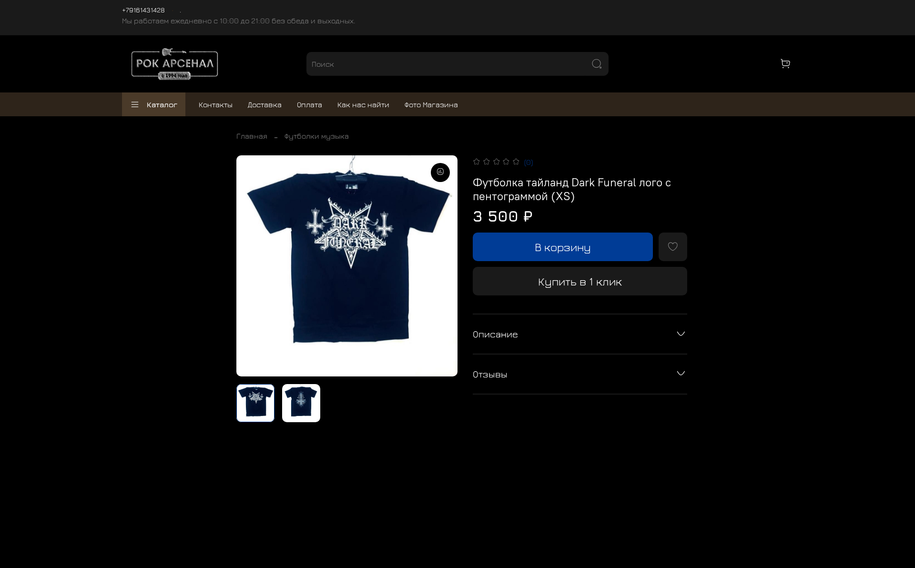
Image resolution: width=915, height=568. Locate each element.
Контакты (216, 104)
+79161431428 (143, 10)
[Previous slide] (251, 265)
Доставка (265, 104)
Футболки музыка (317, 136)
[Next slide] (442, 265)
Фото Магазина (431, 104)
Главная (251, 136)
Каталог (162, 104)
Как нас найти (363, 104)
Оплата (309, 104)
